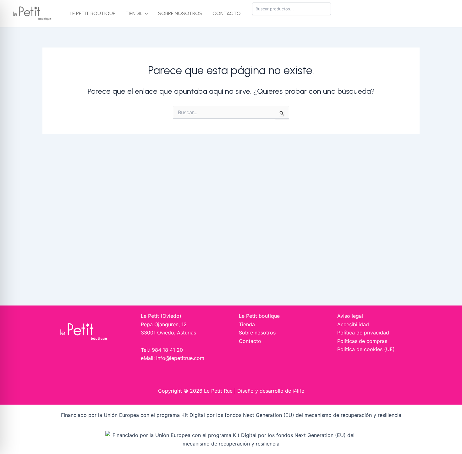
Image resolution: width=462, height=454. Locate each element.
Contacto (226, 13)
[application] (145, 13)
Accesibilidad (353, 324)
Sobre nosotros (180, 13)
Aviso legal (350, 316)
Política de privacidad (363, 332)
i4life (298, 391)
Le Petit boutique (92, 13)
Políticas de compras (362, 341)
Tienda (133, 13)
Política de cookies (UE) (366, 349)
